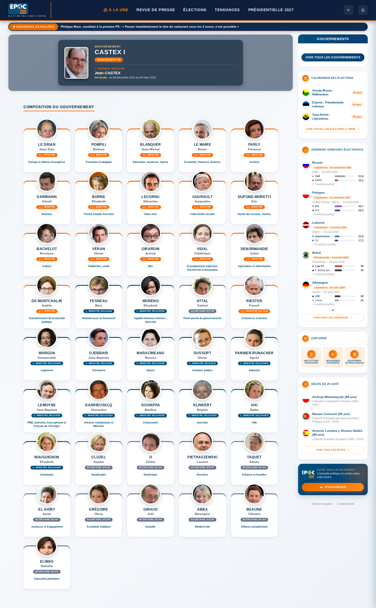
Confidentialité (345, 504)
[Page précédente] (348, 10)
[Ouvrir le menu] (363, 10)
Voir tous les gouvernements (333, 57)
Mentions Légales (322, 504)
